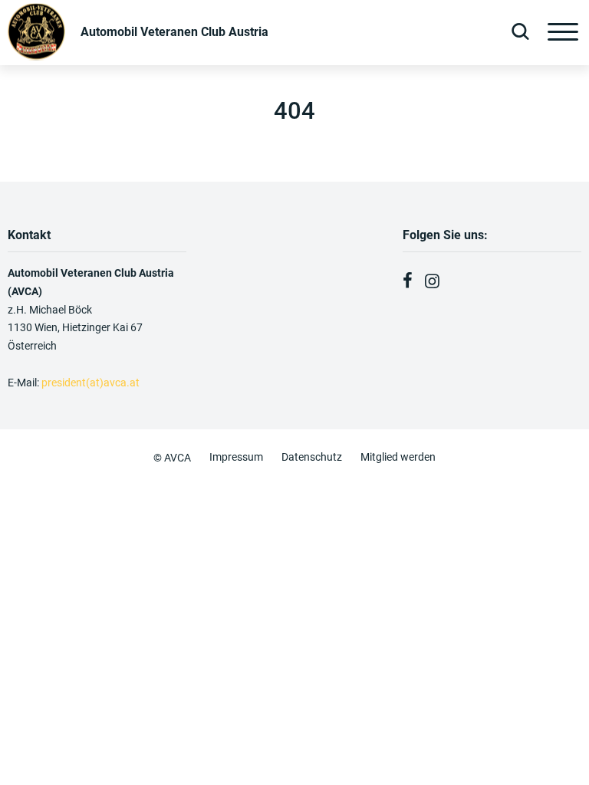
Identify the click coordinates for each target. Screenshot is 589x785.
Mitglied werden (398, 457)
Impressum (236, 457)
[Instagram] (432, 282)
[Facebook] (408, 282)
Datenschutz (311, 457)
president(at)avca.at (91, 382)
